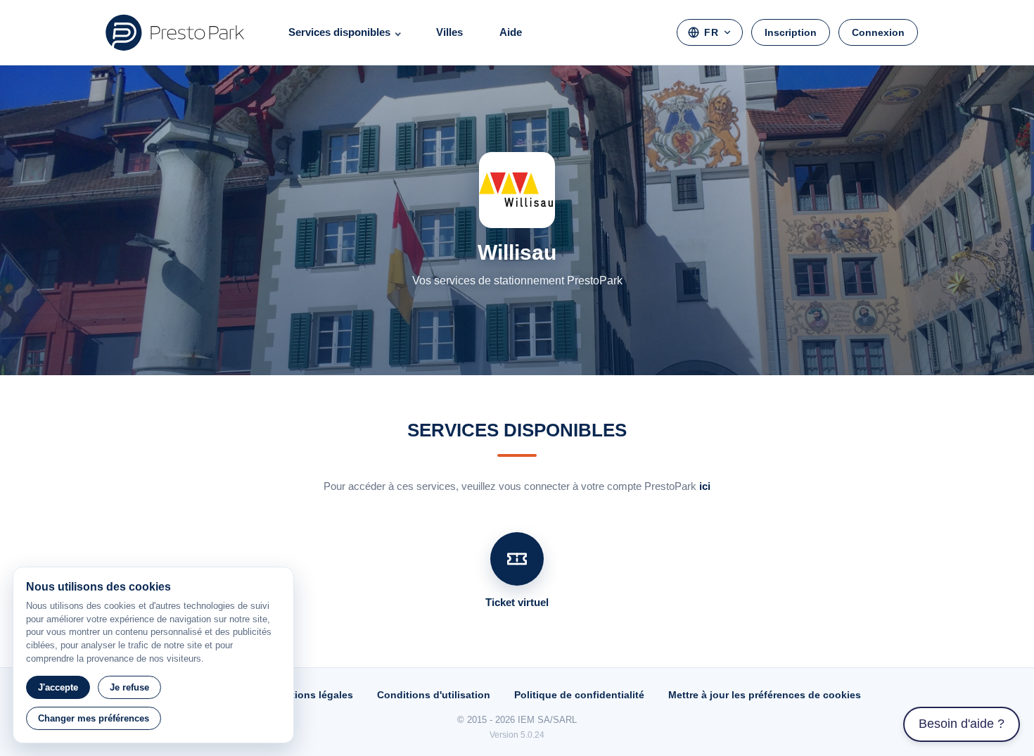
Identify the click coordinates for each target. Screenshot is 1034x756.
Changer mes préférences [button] (93, 718)
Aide (510, 32)
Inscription (791, 32)
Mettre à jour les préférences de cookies (764, 694)
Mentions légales (312, 694)
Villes (449, 32)
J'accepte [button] (58, 687)
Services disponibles (339, 32)
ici (704, 486)
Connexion (878, 32)
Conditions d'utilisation (433, 694)
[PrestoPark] (175, 32)
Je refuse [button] (129, 687)
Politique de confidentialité (579, 694)
